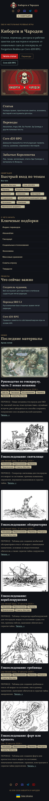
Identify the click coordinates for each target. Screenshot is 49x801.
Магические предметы (13, 207)
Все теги (4, 181)
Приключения (8, 467)
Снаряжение (8, 198)
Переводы (26, 56)
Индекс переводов (11, 227)
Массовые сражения (12, 257)
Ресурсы (42, 532)
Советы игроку (9, 263)
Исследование (28, 392)
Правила (6, 396)
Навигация (25, 16)
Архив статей (6, 343)
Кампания (23, 202)
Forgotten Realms (24, 189)
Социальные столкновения (15, 245)
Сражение (22, 194)
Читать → (5, 415)
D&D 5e (5, 392)
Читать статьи (9, 56)
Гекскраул (7, 194)
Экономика (8, 202)
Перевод (7, 189)
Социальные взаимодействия (31, 198)
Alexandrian (7, 233)
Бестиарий (37, 194)
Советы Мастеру (11, 185)
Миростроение (19, 464)
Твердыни (7, 269)
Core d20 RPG (9, 63)
